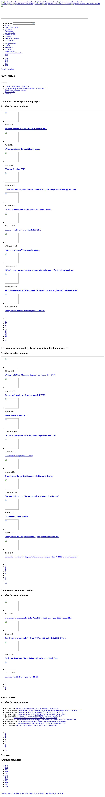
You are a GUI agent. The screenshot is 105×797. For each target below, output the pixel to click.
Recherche (8, 49)
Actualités (8, 45)
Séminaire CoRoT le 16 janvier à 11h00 (21, 677)
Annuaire (8, 36)
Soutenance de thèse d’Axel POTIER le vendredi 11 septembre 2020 (40, 716)
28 (6, 335)
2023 (6, 60)
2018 (6, 768)
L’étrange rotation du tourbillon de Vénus (22, 149)
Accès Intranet (9, 40)
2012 (6, 779)
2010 (6, 782)
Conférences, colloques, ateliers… (16, 90)
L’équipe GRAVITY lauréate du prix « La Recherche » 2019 (30, 375)
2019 (6, 766)
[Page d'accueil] (10, 44)
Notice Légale (38, 793)
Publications (9, 31)
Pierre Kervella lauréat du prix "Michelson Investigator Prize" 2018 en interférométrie (41, 557)
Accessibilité (59, 793)
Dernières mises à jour (8, 793)
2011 (6, 781)
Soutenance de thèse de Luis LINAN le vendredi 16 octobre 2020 (37, 708)
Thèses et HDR (10, 92)
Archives (8, 94)
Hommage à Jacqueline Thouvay (19, 456)
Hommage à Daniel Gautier (16, 516)
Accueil (7, 25)
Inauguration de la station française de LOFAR (25, 311)
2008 (6, 786)
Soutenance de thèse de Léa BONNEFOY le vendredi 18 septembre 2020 (41, 714)
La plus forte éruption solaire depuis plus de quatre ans (28, 209)
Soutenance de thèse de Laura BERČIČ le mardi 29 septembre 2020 (40, 712)
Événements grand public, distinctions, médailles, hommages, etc (26, 88)
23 (6, 325)
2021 (6, 64)
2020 (6, 65)
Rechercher (8, 23)
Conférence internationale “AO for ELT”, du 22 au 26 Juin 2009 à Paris (35, 638)
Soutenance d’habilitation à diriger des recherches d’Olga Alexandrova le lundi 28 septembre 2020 (50, 710)
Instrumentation (10, 51)
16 (6, 750)
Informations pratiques (12, 38)
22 (6, 324)
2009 (6, 784)
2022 (6, 62)
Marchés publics (10, 35)
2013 (6, 777)
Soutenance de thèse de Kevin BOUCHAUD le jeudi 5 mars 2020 (35, 718)
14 (6, 583)
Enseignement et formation (13, 53)
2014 (6, 775)
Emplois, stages (10, 33)
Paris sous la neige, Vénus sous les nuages (22, 250)
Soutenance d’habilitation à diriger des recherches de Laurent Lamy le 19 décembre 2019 (47, 720)
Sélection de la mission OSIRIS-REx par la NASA (26, 129)
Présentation (9, 47)
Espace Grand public (11, 27)
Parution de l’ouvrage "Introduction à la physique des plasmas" (32, 496)
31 (6, 340)
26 (6, 331)
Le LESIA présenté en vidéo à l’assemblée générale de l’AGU (30, 435)
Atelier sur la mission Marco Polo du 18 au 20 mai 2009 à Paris (31, 658)
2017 (6, 769)
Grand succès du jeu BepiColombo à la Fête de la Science (29, 476)
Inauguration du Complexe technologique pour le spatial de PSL (32, 537)
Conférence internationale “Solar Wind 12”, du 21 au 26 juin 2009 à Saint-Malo (38, 618)
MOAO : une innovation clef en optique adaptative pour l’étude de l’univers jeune (39, 270)
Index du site (29, 793)
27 (6, 333)
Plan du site (20, 793)
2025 (6, 55)
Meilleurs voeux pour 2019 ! (17, 415)
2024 (6, 58)
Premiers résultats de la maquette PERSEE (23, 230)
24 (6, 327)
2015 (6, 773)
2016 (6, 771)
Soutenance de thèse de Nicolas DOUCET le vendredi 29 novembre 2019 (42, 721)
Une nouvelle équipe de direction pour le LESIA (25, 395)
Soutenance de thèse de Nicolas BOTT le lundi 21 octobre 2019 (36, 725)
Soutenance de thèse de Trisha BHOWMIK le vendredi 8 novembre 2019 (41, 723)
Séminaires (8, 29)
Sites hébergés (49, 793)
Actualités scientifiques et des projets (17, 86)
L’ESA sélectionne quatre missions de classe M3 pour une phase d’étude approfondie (40, 189)
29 (6, 336)
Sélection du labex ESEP (15, 169)
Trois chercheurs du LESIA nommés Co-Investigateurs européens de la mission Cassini (41, 290)
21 (6, 322)
